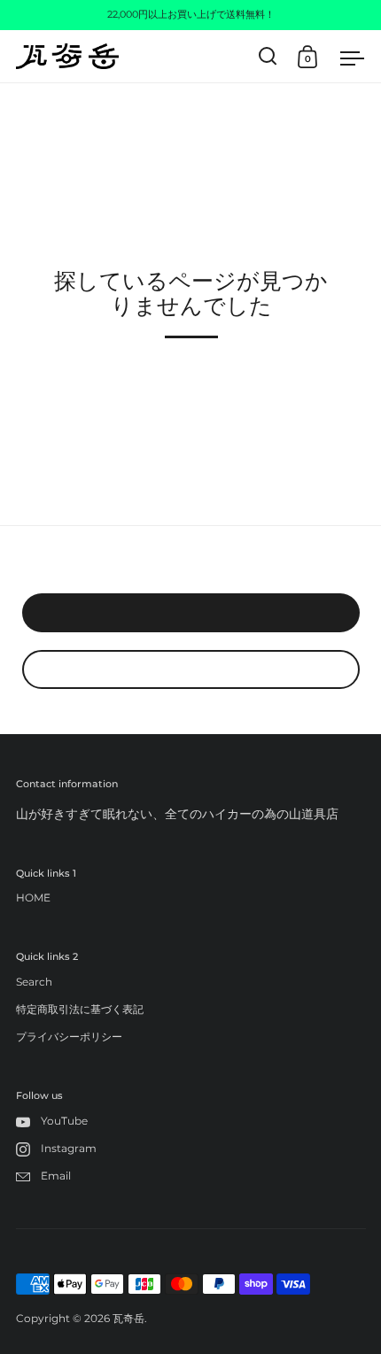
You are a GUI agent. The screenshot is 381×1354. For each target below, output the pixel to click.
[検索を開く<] (268, 56)
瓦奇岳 (128, 1318)
